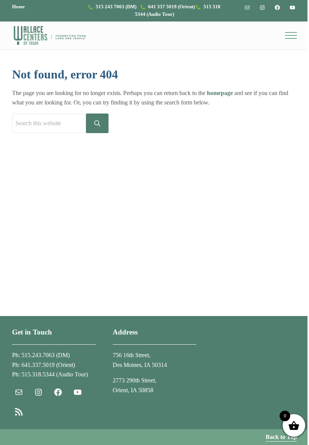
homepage (220, 93)
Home (18, 6)
